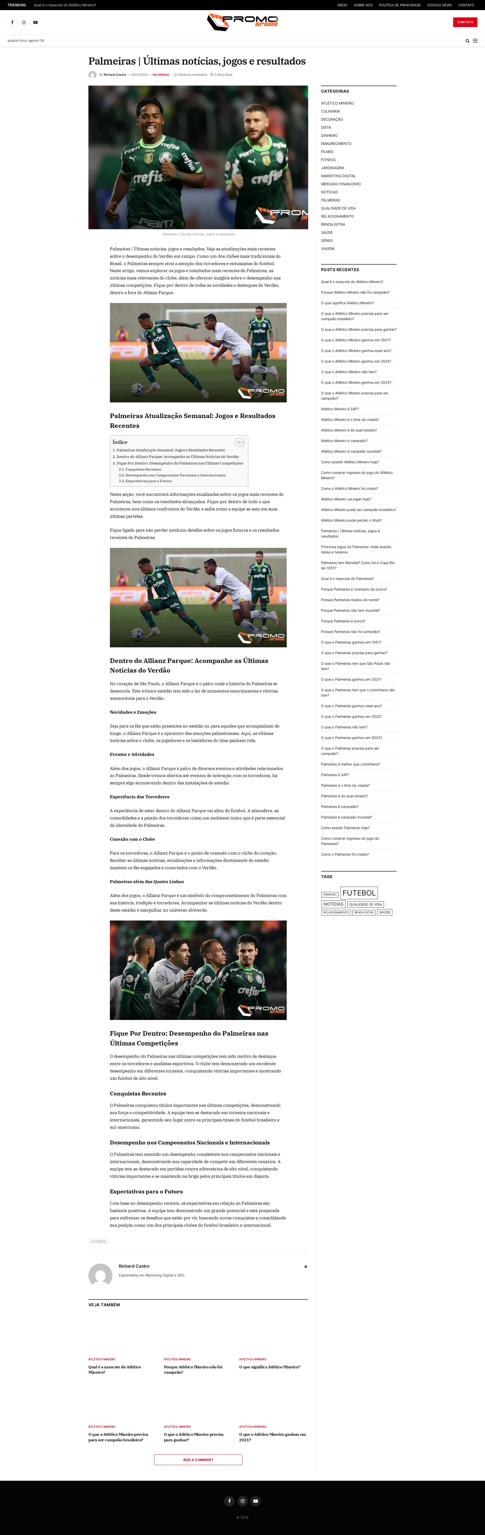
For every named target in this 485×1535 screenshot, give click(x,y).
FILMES (327, 151)
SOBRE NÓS (363, 5)
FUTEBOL (99, 1241)
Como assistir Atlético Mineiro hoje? (350, 462)
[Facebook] (70, 261)
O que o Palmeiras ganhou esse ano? (351, 706)
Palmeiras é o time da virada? (345, 785)
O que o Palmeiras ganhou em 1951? (351, 642)
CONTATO (466, 5)
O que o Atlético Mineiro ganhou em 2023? (356, 382)
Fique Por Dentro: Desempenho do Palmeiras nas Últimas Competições (180, 463)
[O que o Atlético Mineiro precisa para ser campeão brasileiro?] (122, 1401)
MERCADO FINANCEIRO (341, 184)
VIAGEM (327, 248)
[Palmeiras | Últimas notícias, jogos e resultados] (198, 157)
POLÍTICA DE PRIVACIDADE (400, 5)
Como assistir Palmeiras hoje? (345, 828)
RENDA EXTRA (333, 224)
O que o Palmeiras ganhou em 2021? (351, 679)
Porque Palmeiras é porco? (343, 621)
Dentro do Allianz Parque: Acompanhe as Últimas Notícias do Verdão (178, 456)
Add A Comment (198, 1460)
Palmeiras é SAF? (335, 775)
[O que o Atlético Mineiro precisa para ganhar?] (198, 1401)
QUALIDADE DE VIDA (338, 208)
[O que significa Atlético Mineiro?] (273, 1333)
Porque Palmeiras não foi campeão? (350, 631)
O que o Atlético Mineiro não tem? (349, 372)
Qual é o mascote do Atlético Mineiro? (65, 5)
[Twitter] (70, 273)
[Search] (468, 40)
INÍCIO (342, 5)
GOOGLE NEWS (439, 5)
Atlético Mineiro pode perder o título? (351, 520)
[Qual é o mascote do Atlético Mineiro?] (122, 1333)
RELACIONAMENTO (337, 216)
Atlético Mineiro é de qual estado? (349, 430)
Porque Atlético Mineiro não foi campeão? (193, 1369)
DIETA (326, 127)
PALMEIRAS (161, 74)
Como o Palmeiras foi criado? (345, 854)
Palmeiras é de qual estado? (344, 796)
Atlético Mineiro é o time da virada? (350, 419)
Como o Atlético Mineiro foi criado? (349, 488)
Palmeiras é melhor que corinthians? (350, 764)
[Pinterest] (70, 296)
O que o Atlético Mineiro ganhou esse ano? (356, 350)
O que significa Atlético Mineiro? (269, 1366)
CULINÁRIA (330, 111)
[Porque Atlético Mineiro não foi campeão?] (198, 1333)
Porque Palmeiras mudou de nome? (350, 600)
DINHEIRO (329, 135)
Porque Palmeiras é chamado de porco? (354, 589)
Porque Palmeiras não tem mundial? (350, 610)
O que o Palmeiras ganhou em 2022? (351, 716)
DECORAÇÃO (332, 119)
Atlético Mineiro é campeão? (344, 441)
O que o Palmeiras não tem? (344, 727)
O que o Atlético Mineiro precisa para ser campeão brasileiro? (118, 1437)
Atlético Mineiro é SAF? (340, 409)
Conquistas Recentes (143, 469)
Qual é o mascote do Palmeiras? (347, 578)
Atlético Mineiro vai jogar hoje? (346, 499)
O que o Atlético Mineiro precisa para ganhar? (194, 1437)
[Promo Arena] (242, 22)
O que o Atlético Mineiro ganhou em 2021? (272, 1437)
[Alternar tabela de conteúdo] (237, 442)
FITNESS (328, 160)
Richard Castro (115, 74)
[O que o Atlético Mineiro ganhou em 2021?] (273, 1401)
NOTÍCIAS (329, 192)
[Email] (70, 308)
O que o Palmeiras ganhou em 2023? (351, 737)
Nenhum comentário (193, 74)
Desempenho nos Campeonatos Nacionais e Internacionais (176, 475)
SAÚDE (327, 232)
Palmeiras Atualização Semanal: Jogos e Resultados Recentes (171, 449)
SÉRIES (327, 240)
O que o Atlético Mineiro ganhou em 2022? (356, 361)
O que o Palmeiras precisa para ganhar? (354, 653)
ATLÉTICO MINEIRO (102, 1359)
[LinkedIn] (70, 285)
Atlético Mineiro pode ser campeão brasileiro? (358, 509)
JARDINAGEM (332, 168)
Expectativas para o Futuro (149, 481)
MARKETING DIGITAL (338, 176)
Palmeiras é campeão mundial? (346, 817)
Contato (465, 22)
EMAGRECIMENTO (336, 143)
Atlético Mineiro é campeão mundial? (351, 451)
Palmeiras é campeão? (339, 806)
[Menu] (475, 40)
